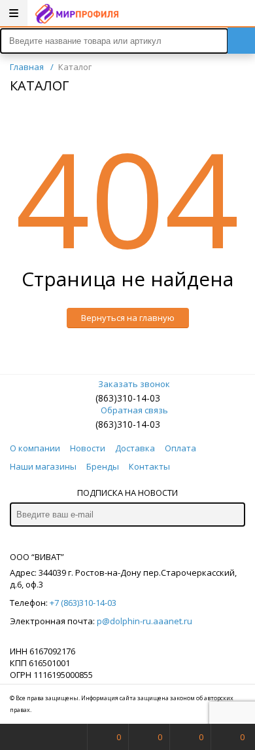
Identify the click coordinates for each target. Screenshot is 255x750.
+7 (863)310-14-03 (83, 603)
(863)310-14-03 (127, 398)
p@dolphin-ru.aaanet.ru (144, 621)
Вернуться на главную (128, 318)
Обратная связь (134, 410)
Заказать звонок (134, 384)
